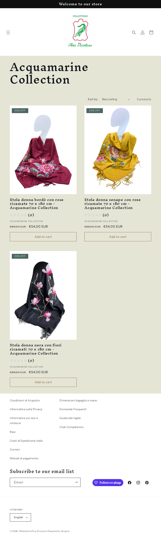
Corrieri (15, 449)
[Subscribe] (76, 482)
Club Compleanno (71, 427)
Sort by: (93, 99)
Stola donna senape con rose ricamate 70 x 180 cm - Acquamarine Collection (112, 204)
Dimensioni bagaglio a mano (78, 400)
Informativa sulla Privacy (26, 409)
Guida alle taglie (70, 418)
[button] (8, 32)
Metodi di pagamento (24, 458)
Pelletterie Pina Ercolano (33, 531)
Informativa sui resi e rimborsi (24, 420)
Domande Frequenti (72, 409)
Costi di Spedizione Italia (26, 440)
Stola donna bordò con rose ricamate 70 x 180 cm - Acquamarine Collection (37, 204)
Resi (13, 432)
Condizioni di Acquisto (25, 400)
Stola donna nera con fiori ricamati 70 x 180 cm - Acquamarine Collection (36, 349)
